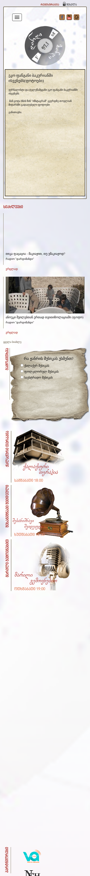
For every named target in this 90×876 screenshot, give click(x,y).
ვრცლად (12, 269)
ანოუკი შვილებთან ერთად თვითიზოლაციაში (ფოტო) (44, 317)
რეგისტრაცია (50, 4)
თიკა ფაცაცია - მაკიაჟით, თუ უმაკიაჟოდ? (35, 253)
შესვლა (71, 4)
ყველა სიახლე (12, 341)
